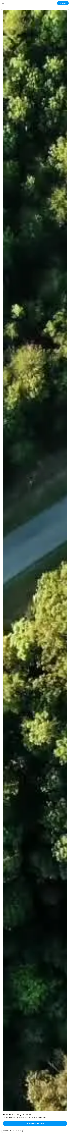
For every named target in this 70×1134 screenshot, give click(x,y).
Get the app (63, 3)
